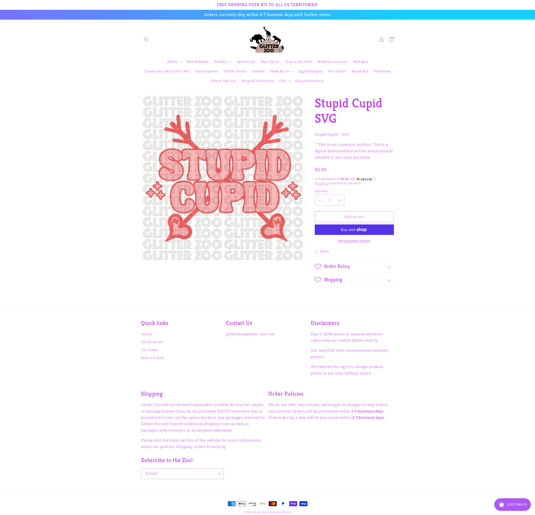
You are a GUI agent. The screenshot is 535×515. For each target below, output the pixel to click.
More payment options (354, 240)
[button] (146, 39)
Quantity (321, 191)
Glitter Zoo (259, 512)
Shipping (321, 183)
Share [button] (324, 251)
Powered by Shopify (279, 512)
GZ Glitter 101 (152, 342)
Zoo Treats (149, 350)
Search (146, 334)
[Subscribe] (219, 473)
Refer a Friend (152, 358)
